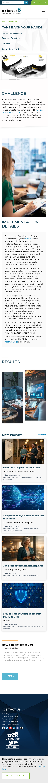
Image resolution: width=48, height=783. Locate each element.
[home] (14, 11)
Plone (28, 239)
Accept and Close (16, 776)
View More (41, 435)
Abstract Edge (11, 342)
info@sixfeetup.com (13, 724)
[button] (43, 11)
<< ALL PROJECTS (9, 21)
